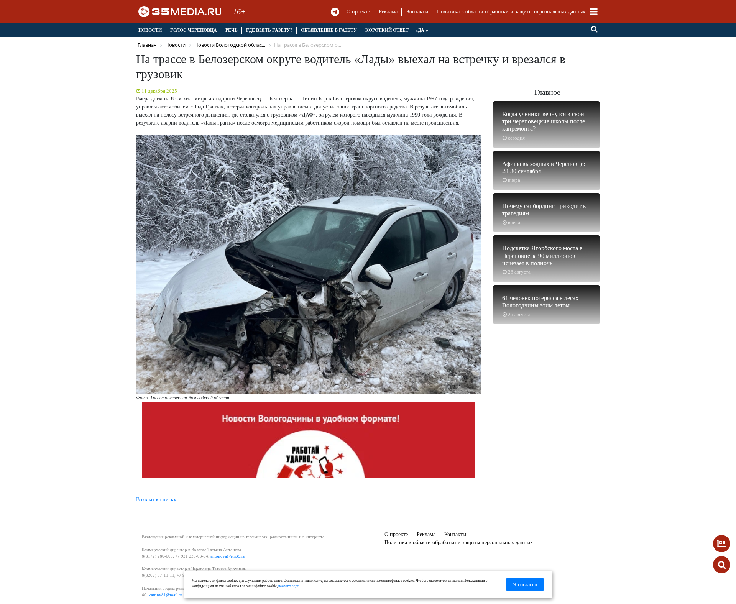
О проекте (358, 12)
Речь (231, 30)
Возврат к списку (156, 499)
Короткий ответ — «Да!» (396, 30)
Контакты (417, 12)
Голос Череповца (193, 30)
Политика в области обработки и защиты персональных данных (511, 12)
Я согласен (525, 585)
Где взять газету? (269, 30)
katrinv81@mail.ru (165, 595)
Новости (150, 30)
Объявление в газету (329, 30)
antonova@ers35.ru (227, 556)
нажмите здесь (289, 586)
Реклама (388, 12)
